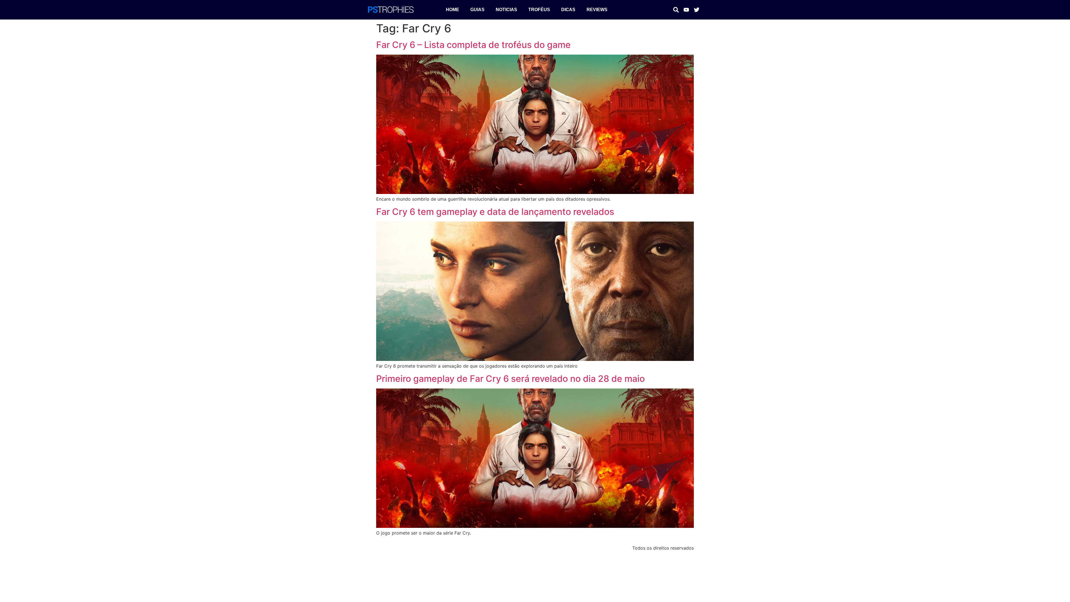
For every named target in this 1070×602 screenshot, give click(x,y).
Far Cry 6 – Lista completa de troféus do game (473, 44)
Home (452, 9)
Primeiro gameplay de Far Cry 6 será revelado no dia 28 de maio (510, 378)
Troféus (539, 9)
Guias (477, 9)
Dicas (568, 9)
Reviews (597, 9)
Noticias (506, 9)
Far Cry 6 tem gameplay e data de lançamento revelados (495, 211)
